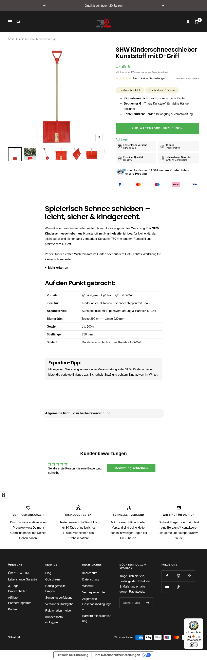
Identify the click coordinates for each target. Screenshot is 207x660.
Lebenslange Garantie (22, 579)
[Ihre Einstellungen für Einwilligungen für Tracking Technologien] (3, 495)
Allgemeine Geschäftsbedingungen (96, 604)
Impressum (89, 573)
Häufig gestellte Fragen (55, 588)
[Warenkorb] (197, 22)
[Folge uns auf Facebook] (167, 575)
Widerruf (87, 586)
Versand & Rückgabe (59, 604)
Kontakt (13, 609)
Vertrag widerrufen (94, 592)
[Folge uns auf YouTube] (167, 587)
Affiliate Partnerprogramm (20, 600)
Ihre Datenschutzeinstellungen (117, 655)
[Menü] (200, 620)
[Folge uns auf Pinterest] (189, 575)
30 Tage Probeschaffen (17, 588)
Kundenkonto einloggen (54, 619)
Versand (136, 72)
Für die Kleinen (25, 39)
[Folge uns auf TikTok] (178, 587)
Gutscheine (52, 579)
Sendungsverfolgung (58, 597)
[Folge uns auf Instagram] (178, 575)
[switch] (194, 644)
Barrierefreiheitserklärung (96, 618)
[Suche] (18, 21)
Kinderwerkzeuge (46, 39)
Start (11, 39)
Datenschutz (90, 579)
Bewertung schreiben (131, 468)
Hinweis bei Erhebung (73, 655)
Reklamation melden (58, 610)
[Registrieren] (147, 602)
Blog (48, 573)
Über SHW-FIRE (19, 573)
